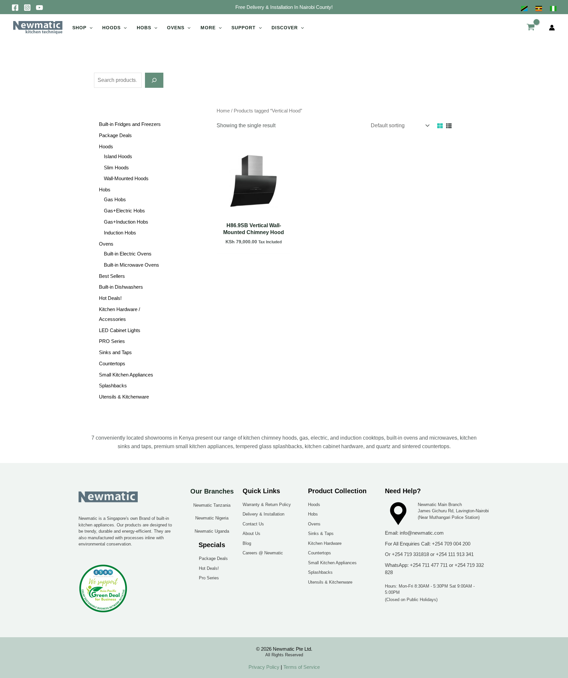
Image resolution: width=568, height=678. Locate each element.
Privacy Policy (263, 667)
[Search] (154, 80)
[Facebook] (15, 7)
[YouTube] (39, 7)
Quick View (253, 211)
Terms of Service (301, 667)
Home (223, 110)
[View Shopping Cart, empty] (530, 28)
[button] (284, 7)
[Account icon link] (552, 28)
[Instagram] (27, 7)
